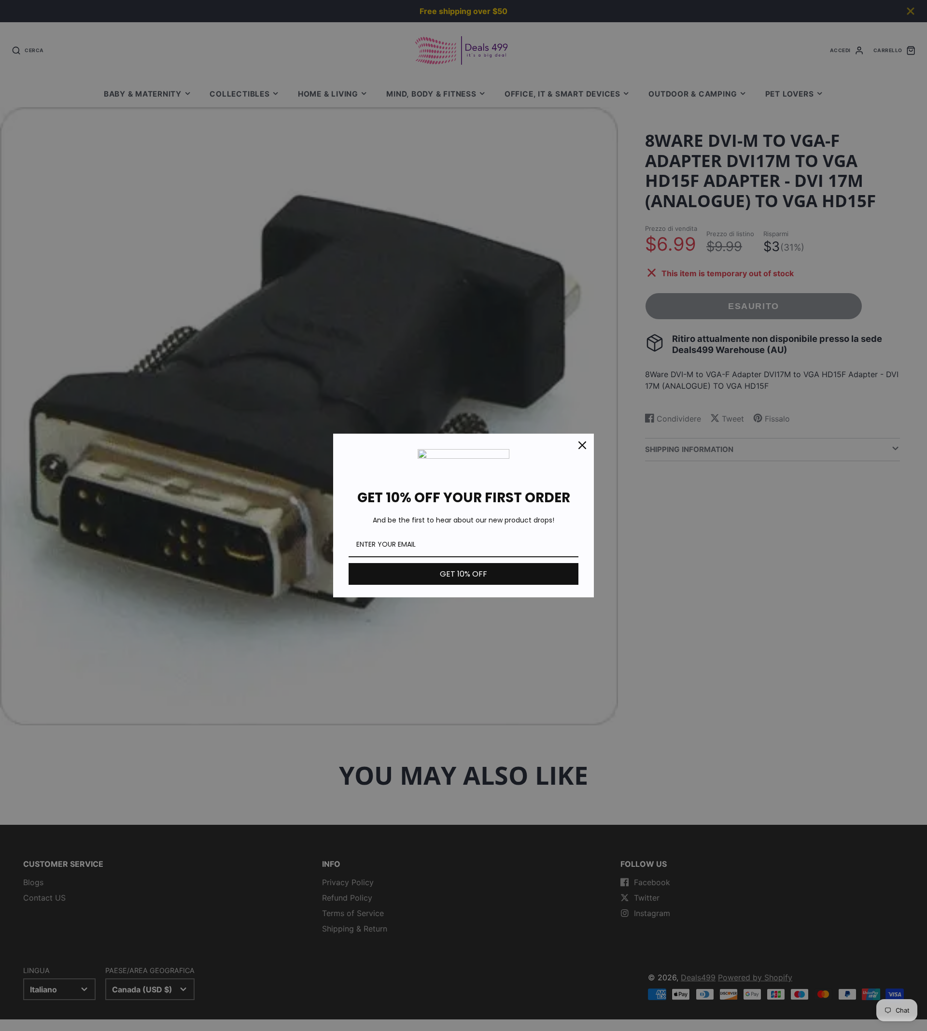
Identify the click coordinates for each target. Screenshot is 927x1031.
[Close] (582, 445)
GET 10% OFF (463, 573)
